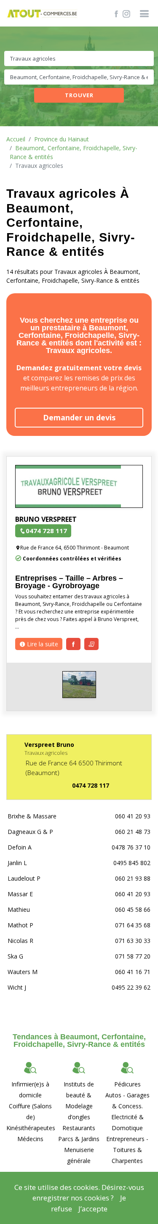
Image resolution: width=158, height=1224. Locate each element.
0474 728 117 (46, 530)
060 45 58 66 (132, 909)
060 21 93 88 (132, 878)
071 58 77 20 (132, 956)
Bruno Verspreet (46, 519)
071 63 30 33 (132, 941)
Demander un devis (79, 417)
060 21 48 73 (132, 832)
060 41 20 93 (132, 816)
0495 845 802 (131, 863)
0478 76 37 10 (131, 847)
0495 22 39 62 (131, 987)
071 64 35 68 (132, 925)
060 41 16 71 (132, 972)
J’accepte (92, 1208)
